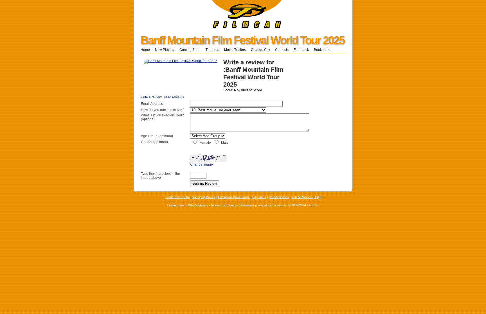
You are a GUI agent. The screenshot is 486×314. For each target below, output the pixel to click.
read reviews (174, 97)
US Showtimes (279, 197)
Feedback (301, 50)
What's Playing (198, 205)
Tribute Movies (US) (305, 197)
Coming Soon (190, 50)
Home (145, 50)
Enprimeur (259, 197)
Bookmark (323, 50)
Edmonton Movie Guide (234, 197)
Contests (282, 50)
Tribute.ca (279, 205)
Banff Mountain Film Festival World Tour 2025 (242, 40)
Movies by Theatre (224, 205)
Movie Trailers (235, 50)
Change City (260, 50)
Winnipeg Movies (203, 197)
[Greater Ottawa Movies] (208, 27)
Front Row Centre (177, 197)
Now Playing (164, 50)
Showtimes (246, 205)
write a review (151, 97)
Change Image (201, 164)
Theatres (212, 50)
